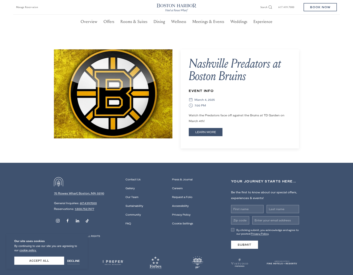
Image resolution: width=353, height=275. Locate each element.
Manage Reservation (27, 7)
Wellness (178, 21)
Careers (177, 188)
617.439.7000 (286, 7)
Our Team (132, 197)
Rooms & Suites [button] (134, 21)
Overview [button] (89, 21)
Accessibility (180, 205)
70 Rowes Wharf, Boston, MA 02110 (79, 193)
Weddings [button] (238, 21)
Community (133, 214)
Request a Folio (182, 197)
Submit (244, 244)
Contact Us (133, 179)
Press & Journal (182, 179)
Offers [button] (109, 21)
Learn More (205, 132)
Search (264, 7)
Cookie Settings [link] (182, 223)
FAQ (128, 223)
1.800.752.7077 (84, 208)
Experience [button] (263, 21)
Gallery (130, 188)
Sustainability (134, 205)
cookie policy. (28, 250)
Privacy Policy (181, 214)
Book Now (320, 7)
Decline (73, 261)
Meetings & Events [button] (208, 21)
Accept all (39, 260)
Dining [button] (159, 21)
